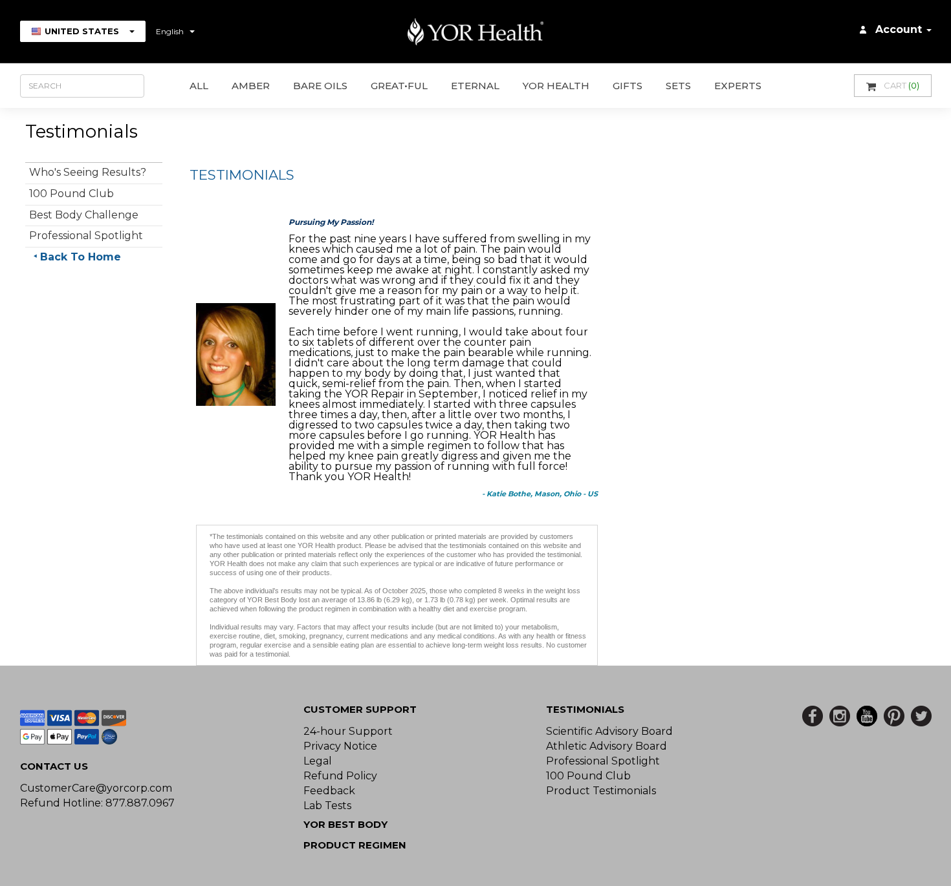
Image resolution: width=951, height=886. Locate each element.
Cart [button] (901, 85)
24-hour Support (348, 731)
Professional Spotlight (86, 235)
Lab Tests (327, 805)
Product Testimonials (601, 791)
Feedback (329, 791)
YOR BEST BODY (345, 824)
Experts (737, 85)
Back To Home (80, 257)
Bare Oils (320, 85)
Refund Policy (340, 776)
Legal (317, 761)
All (199, 85)
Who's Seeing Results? (87, 172)
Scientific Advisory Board (609, 731)
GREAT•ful (399, 85)
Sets (678, 85)
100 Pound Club (71, 193)
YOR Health (556, 85)
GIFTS (627, 85)
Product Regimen (354, 845)
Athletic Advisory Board (606, 746)
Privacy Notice (340, 746)
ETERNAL (475, 85)
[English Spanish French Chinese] (175, 31)
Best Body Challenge (83, 215)
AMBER (251, 85)
